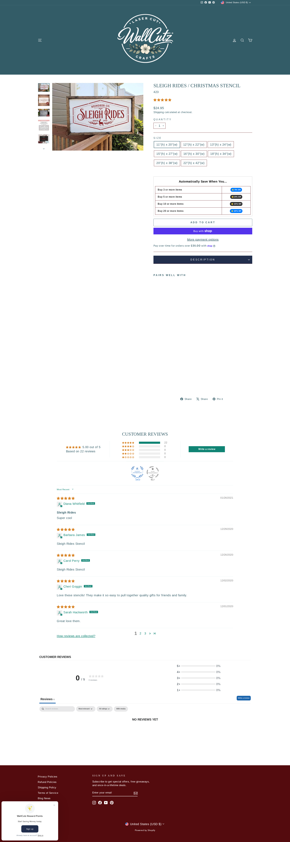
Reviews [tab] (47, 699)
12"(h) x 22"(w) (194, 144)
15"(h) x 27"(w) (167, 153)
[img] (66, 498)
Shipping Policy (47, 787)
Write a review (244, 698)
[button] (162, 100)
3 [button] (145, 633)
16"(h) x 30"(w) (194, 153)
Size (157, 138)
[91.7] (153, 472)
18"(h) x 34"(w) (221, 153)
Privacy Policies (47, 776)
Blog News (44, 798)
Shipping (158, 112)
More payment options (203, 239)
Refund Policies (47, 782)
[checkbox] (121, 709)
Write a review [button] (206, 449)
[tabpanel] (145, 729)
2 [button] (140, 633)
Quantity (162, 119)
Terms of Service (48, 793)
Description (202, 259)
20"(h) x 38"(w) (167, 163)
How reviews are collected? (76, 636)
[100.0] (137, 472)
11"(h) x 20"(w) (166, 144)
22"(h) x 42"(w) (194, 163)
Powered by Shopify (145, 830)
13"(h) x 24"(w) (220, 144)
